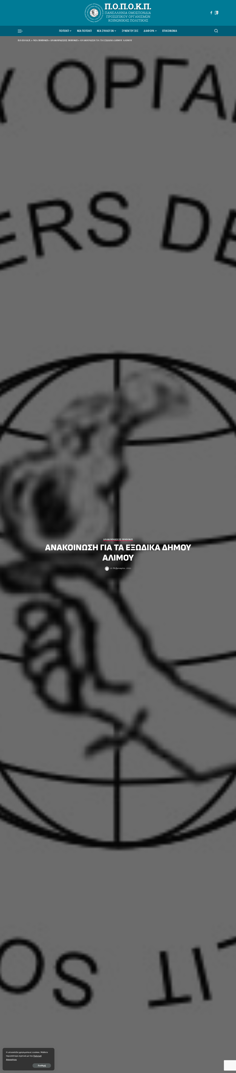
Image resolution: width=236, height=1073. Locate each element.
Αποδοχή (42, 1065)
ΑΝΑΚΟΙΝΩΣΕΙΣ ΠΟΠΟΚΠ (118, 539)
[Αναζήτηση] (216, 31)
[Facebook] (211, 12)
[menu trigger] (22, 31)
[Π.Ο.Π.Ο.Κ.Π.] (118, 12)
